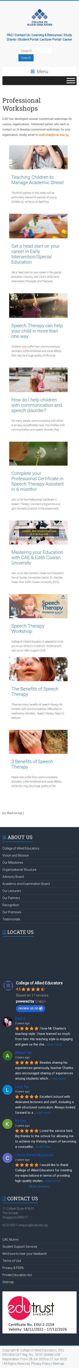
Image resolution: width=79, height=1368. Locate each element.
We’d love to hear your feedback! (24, 1253)
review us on (28, 1008)
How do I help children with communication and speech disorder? (36, 405)
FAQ (10, 35)
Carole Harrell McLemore (34, 1155)
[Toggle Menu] (70, 80)
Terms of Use (11, 1261)
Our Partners (11, 898)
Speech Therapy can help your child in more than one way (37, 331)
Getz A (20, 1018)
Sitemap (8, 1282)
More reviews (39, 1186)
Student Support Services (19, 1246)
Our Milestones (12, 862)
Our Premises (11, 912)
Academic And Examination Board (26, 884)
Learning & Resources (47, 35)
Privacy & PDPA (13, 1268)
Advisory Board (13, 876)
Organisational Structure (19, 869)
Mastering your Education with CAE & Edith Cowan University (37, 557)
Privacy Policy (41, 1363)
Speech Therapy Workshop (27, 628)
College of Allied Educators (20, 848)
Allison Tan (23, 1053)
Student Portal (28, 39)
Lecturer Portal (50, 39)
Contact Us (22, 35)
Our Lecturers (11, 891)
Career (67, 39)
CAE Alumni (10, 1239)
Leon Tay (22, 1087)
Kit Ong (20, 1121)
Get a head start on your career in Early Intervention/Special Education (35, 254)
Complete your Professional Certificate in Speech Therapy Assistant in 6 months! (37, 481)
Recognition (10, 905)
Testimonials (11, 919)
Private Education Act (17, 1275)
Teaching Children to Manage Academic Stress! (37, 180)
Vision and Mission (15, 855)
